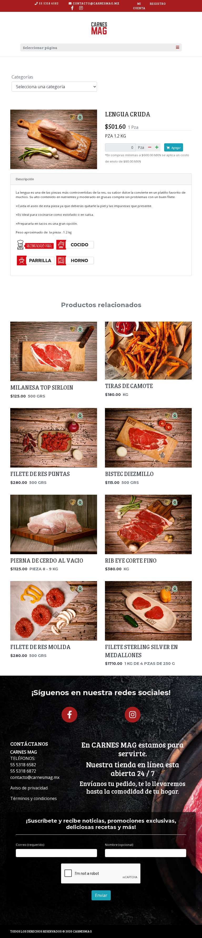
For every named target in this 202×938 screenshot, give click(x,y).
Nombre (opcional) (119, 845)
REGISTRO (158, 4)
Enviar (101, 895)
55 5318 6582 (49, 3)
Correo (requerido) (30, 845)
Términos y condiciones (33, 798)
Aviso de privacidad (29, 788)
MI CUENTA (139, 6)
